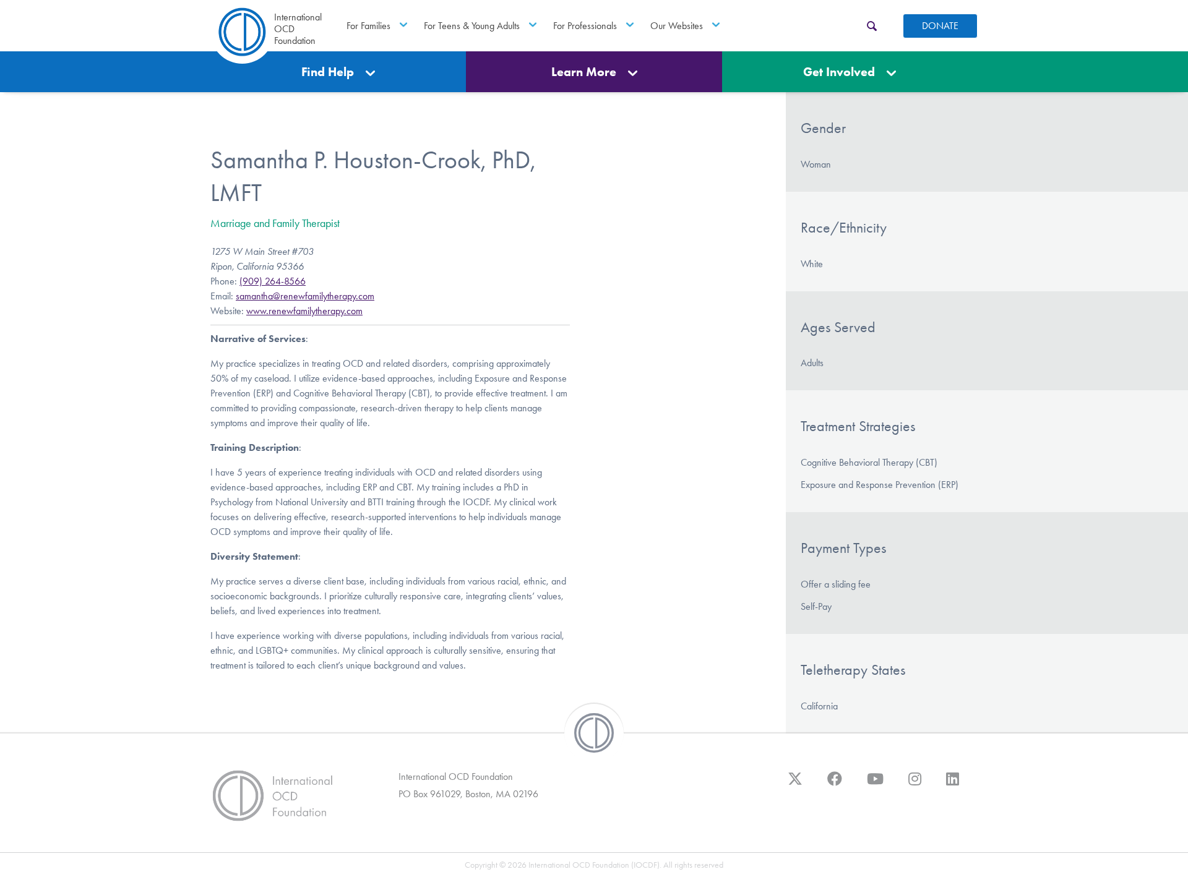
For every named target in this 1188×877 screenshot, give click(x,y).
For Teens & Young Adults (472, 26)
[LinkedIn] (952, 785)
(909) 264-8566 (272, 281)
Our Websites (676, 26)
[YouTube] (875, 785)
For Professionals (585, 26)
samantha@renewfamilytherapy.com (305, 296)
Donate (940, 26)
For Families (368, 26)
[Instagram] (914, 785)
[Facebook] (834, 785)
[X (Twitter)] (795, 785)
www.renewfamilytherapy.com (304, 311)
